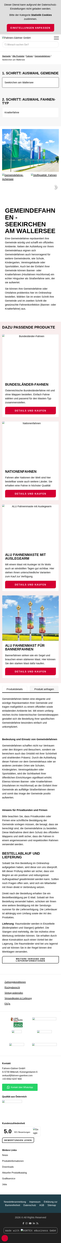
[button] (56, 187)
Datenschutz (29, 1205)
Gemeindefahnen (42, 56)
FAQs (7, 1004)
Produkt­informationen (13, 1161)
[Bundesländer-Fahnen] (30, 357)
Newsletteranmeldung (15, 1202)
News (5, 1155)
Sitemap (52, 1205)
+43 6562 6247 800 (12, 1079)
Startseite (6, 56)
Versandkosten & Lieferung (18, 998)
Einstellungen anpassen (30, 28)
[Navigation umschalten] (56, 38)
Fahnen (29, 56)
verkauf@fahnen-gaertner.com (17, 1075)
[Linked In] (34, 1223)
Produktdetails (15, 689)
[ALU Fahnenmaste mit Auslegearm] (30, 527)
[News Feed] (37, 1223)
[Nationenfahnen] (30, 444)
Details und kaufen (30, 410)
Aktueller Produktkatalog (14, 1172)
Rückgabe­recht (12, 987)
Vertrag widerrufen (14, 993)
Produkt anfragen (44, 689)
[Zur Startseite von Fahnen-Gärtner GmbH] (19, 38)
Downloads (8, 1167)
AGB (41, 1205)
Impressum (34, 1202)
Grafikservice (8, 1178)
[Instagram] (27, 1223)
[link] (16, 1048)
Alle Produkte (18, 56)
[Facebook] (23, 1223)
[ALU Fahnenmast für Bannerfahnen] (30, 618)
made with (13, 1230)
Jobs (4, 1184)
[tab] (14, 689)
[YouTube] (30, 1223)
